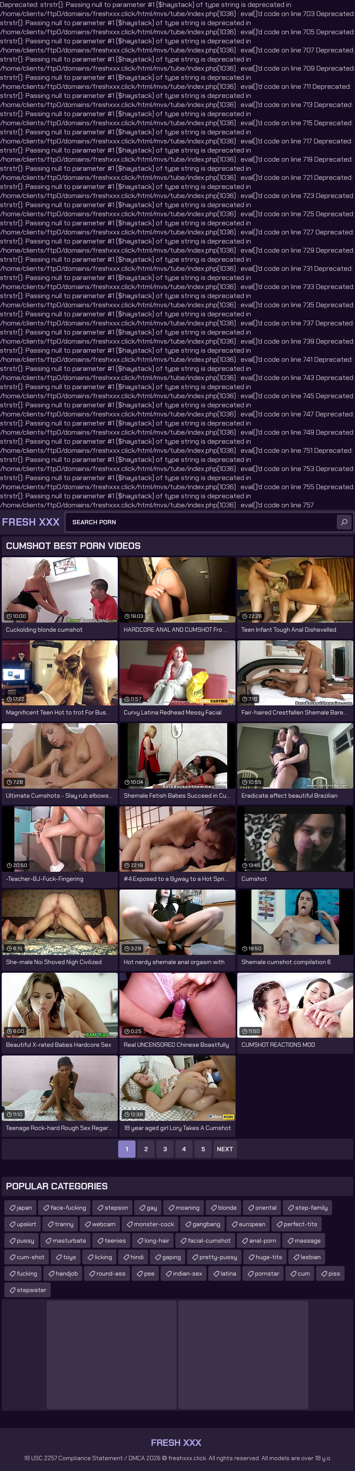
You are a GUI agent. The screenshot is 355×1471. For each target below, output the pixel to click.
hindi (137, 1257)
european (252, 1224)
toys (69, 1257)
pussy (25, 1240)
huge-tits (269, 1257)
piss (334, 1273)
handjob (67, 1273)
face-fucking (68, 1207)
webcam (104, 1224)
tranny (64, 1224)
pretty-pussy (218, 1257)
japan (24, 1207)
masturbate (69, 1240)
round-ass (111, 1273)
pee (149, 1273)
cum (304, 1273)
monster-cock (154, 1224)
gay (152, 1207)
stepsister (31, 1290)
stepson (116, 1207)
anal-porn (262, 1240)
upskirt (26, 1224)
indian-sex (187, 1273)
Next (225, 1149)
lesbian (311, 1257)
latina (228, 1273)
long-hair (157, 1240)
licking (103, 1257)
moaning (188, 1207)
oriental (266, 1207)
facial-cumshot (209, 1240)
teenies (115, 1240)
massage (308, 1240)
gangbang (206, 1224)
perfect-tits (300, 1224)
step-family (311, 1207)
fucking (27, 1273)
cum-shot (31, 1257)
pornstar (267, 1273)
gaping (171, 1257)
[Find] (344, 522)
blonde (227, 1207)
